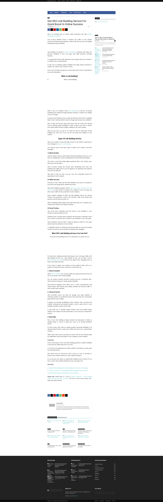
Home (48, 16)
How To (49, 429)
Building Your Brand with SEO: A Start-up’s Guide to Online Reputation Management (85, 432)
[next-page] (50, 449)
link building (73, 110)
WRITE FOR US (72, 0)
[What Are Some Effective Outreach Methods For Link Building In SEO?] (70, 425)
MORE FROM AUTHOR (62, 417)
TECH (70, 12)
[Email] (66, 29)
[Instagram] (106, 1)
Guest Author (51, 26)
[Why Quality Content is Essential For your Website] (85, 440)
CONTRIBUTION (108, 500)
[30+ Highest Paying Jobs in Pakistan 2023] (74, 471)
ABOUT (59, 0)
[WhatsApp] (60, 29)
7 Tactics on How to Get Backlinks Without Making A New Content (68, 370)
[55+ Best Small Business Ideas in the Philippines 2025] (74, 478)
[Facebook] (104, 1)
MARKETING (64, 12)
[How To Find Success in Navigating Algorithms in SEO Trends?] (70, 440)
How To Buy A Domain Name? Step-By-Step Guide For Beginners (105, 38)
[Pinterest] (110, 1)
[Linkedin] (108, 1)
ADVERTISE (102, 500)
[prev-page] (48, 449)
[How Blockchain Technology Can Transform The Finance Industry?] (98, 64)
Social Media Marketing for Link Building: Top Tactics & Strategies (68, 368)
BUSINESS (56, 12)
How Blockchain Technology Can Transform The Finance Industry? (108, 62)
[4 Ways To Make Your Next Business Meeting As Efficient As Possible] (98, 70)
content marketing (70, 52)
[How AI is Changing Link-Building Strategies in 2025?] (54, 425)
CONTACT (63, 0)
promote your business (64, 144)
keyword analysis (56, 273)
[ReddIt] (63, 29)
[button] (114, 12)
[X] (112, 1)
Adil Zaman (97, 40)
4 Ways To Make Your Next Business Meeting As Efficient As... (108, 68)
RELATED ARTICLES (52, 417)
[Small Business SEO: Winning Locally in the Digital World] (54, 440)
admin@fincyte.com (74, 495)
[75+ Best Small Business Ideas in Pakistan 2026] (74, 465)
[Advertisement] (70, 48)
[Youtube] (115, 1)
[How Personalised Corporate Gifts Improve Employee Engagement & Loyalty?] (98, 52)
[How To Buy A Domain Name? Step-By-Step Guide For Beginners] (105, 28)
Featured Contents (81, 429)
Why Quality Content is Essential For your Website (64, 373)
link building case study (56, 260)
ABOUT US (97, 500)
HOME (51, 12)
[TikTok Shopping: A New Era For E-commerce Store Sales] (98, 57)
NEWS (84, 12)
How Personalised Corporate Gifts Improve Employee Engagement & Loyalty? (108, 49)
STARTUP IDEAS (77, 12)
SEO (52, 16)
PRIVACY (67, 0)
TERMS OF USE (78, 0)
